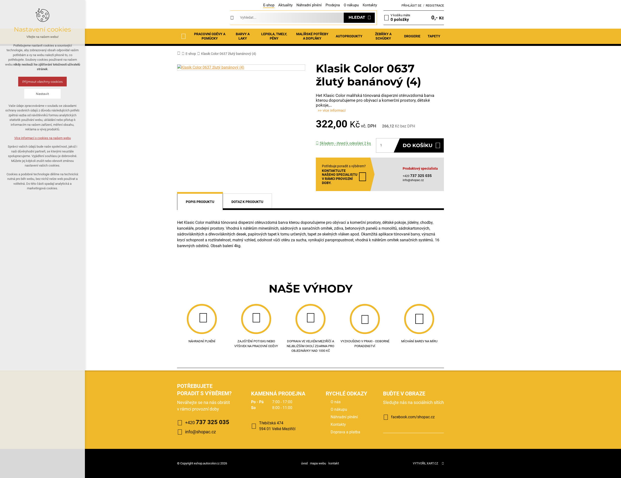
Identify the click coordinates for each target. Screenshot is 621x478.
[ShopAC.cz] (200, 17)
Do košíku (418, 145)
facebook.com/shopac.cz (413, 417)
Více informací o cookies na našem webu (42, 138)
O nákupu (351, 5)
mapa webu (318, 463)
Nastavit (42, 94)
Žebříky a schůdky (383, 36)
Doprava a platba (345, 432)
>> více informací (332, 110)
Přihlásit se (411, 5)
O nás (336, 402)
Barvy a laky (243, 36)
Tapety (434, 36)
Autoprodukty (349, 36)
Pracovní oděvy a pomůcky (209, 36)
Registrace (435, 5)
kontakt (333, 463)
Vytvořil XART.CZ (425, 463)
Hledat (357, 17)
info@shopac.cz (413, 180)
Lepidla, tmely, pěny (274, 36)
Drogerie (412, 36)
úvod (304, 463)
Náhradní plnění (309, 5)
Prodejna (333, 5)
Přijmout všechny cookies (42, 82)
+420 (207, 422)
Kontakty (370, 5)
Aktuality (285, 5)
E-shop (268, 5)
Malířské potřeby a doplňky (312, 36)
